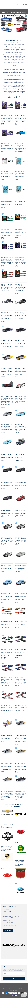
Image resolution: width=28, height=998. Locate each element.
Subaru (16, 900)
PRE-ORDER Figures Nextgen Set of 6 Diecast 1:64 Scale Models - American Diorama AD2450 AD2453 (7, 174)
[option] (14, 23)
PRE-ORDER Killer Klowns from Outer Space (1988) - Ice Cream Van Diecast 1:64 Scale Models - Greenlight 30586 (7, 737)
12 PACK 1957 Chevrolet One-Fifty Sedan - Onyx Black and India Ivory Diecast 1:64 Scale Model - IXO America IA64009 (7, 343)
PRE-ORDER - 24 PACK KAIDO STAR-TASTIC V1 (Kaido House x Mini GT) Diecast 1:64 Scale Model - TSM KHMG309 (7, 624)
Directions (8, 930)
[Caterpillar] (21, 816)
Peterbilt (3, 885)
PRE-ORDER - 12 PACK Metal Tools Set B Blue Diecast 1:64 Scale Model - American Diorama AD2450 (7, 203)
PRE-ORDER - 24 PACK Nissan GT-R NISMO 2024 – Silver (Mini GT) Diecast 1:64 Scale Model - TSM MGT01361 (7, 540)
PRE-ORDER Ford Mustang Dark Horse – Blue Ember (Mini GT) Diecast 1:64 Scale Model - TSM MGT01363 (7, 512)
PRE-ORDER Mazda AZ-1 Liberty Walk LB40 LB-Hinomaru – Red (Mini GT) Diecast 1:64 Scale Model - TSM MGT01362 (21, 512)
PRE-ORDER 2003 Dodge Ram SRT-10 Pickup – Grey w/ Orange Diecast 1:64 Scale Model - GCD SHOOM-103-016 (7, 427)
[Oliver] (21, 874)
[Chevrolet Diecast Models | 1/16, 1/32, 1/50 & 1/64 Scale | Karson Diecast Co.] (7, 816)
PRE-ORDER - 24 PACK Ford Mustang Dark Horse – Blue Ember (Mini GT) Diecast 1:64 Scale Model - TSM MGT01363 (7, 484)
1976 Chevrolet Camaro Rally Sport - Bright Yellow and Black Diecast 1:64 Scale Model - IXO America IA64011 (20, 371)
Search (14, 985)
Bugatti (16, 842)
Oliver (16, 883)
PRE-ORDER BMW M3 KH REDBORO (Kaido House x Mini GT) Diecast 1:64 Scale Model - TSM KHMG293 (21, 708)
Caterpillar (17, 824)
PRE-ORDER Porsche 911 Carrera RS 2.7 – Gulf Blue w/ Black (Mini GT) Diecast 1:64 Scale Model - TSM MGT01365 (7, 456)
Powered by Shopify (14, 990)
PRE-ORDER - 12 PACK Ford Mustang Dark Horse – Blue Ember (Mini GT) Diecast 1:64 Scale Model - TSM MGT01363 (20, 484)
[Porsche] (7, 859)
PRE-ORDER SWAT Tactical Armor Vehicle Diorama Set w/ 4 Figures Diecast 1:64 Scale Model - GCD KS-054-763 (20, 315)
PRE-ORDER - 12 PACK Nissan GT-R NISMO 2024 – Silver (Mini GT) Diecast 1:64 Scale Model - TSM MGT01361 (20, 540)
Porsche (3, 868)
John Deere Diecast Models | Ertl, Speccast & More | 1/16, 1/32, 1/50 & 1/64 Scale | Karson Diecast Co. (20, 863)
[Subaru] (21, 892)
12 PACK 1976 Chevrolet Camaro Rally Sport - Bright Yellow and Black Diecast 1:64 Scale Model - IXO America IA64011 (7, 371)
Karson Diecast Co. (10, 988)
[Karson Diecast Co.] (14, 4)
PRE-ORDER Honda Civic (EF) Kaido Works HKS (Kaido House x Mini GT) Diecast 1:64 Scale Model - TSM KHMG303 (20, 652)
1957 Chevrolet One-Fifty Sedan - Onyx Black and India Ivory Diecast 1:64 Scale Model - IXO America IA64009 (20, 343)
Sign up (14, 978)
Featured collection (14, 97)
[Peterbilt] (7, 877)
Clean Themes (22, 988)
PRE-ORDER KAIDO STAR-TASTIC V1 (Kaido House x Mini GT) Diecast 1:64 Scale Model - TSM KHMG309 (21, 624)
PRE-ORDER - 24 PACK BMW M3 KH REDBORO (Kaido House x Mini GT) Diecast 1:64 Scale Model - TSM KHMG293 (7, 708)
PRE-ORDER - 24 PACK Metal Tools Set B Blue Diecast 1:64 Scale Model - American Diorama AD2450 (20, 174)
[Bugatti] (21, 833)
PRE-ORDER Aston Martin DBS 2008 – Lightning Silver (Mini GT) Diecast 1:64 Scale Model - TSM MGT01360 (20, 568)
